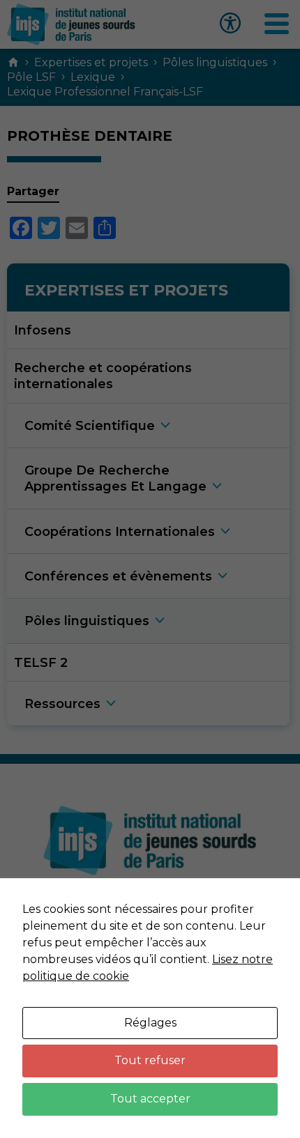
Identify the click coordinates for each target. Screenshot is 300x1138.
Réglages (150, 1022)
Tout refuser (150, 1060)
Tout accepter (150, 1098)
